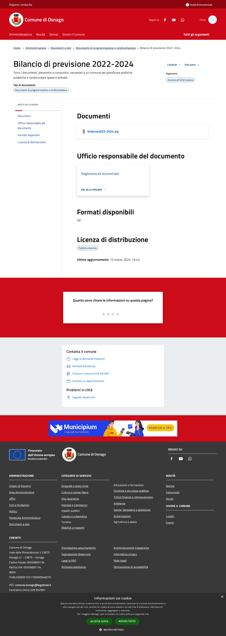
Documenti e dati (61, 48)
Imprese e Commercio (74, 505)
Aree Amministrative (21, 492)
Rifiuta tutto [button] (127, 621)
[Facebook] (163, 19)
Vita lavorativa (70, 499)
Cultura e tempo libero (74, 492)
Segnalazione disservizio (76, 554)
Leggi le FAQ (68, 560)
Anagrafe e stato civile (74, 486)
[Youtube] (172, 19)
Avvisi (169, 499)
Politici (13, 511)
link (147, 613)
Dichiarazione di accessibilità (131, 567)
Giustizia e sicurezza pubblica (131, 491)
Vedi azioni (190, 65)
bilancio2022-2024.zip (103, 131)
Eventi (170, 522)
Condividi (172, 65)
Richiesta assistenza (73, 567)
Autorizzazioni (122, 516)
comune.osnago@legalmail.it (33, 585)
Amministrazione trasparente (131, 548)
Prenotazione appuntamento (78, 548)
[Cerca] (212, 19)
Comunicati (173, 492)
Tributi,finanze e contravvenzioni (133, 497)
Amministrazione (36, 48)
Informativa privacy (125, 554)
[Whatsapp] (181, 19)
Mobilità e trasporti (72, 528)
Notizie (170, 486)
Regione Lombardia (20, 4)
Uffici (12, 499)
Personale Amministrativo (24, 518)
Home (16, 48)
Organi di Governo (20, 486)
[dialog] (113, 614)
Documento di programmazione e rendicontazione (106, 48)
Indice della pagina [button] (28, 104)
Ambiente (119, 503)
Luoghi (170, 516)
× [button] (222, 597)
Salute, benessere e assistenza (132, 510)
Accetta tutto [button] (99, 621)
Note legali (120, 560)
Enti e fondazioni (19, 505)
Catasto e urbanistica (74, 516)
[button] (113, 630)
